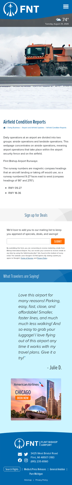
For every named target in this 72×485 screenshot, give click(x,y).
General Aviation (57, 469)
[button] (66, 6)
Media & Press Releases (35, 469)
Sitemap (28, 479)
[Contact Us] (20, 454)
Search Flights (12, 469)
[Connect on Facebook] (20, 460)
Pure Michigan (36, 474)
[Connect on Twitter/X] (26, 454)
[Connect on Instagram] (26, 460)
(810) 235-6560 (39, 461)
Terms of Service (27, 258)
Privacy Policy (42, 258)
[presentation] (36, 419)
